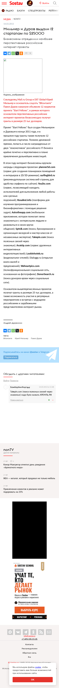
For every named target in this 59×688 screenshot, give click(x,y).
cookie (38, 667)
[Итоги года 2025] (33, 3)
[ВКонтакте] (5, 53)
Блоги (21, 10)
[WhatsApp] (13, 53)
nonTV (8, 449)
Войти (6, 381)
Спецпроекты (36, 10)
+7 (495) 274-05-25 (30, 639)
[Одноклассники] (21, 53)
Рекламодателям (29, 649)
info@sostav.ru (29, 636)
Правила (14, 381)
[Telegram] (9, 53)
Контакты (29, 645)
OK (32, 679)
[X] (17, 53)
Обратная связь (29, 653)
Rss (29, 657)
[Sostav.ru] (17, 3)
